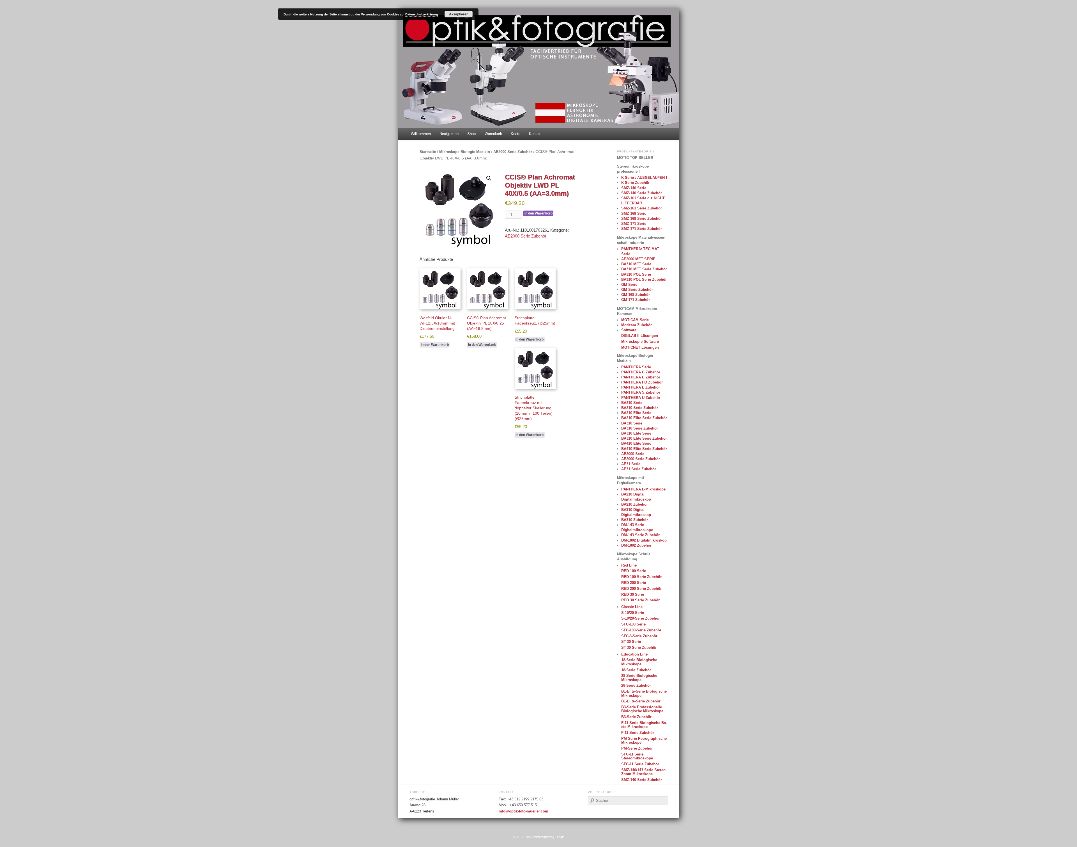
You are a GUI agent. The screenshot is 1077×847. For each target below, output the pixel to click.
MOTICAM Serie (635, 320)
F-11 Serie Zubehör (637, 732)
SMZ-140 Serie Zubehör (641, 193)
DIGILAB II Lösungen (639, 336)
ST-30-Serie (631, 642)
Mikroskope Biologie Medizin (464, 152)
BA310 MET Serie (636, 264)
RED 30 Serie (632, 594)
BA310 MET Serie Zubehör (644, 269)
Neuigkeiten (449, 134)
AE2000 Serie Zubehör (512, 152)
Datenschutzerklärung (421, 14)
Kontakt (535, 134)
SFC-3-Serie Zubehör (639, 636)
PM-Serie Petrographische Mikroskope (644, 740)
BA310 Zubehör (634, 520)
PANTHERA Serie (636, 367)
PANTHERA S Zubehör (640, 392)
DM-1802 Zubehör (636, 545)
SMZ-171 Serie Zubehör (641, 229)
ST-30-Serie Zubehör (639, 647)
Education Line (634, 654)
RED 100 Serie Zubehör (641, 577)
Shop (471, 134)
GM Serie (629, 284)
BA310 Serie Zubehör (639, 428)
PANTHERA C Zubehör (640, 372)
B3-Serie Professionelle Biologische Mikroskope (642, 709)
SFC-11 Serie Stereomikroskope (637, 756)
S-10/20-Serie (632, 613)
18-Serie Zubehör (636, 670)
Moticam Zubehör (636, 325)
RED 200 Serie (633, 583)
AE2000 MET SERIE (638, 259)
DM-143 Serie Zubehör (640, 535)
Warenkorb (493, 134)
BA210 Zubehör (634, 504)
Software (628, 330)
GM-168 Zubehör (635, 295)
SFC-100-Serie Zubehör (641, 630)
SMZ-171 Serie (633, 224)
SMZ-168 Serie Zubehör (641, 218)
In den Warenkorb (538, 213)
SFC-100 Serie (633, 624)
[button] (489, 178)
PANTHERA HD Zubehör (642, 382)
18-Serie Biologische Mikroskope (639, 662)
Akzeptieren (458, 14)
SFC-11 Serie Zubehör (640, 764)
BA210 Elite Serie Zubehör (644, 418)
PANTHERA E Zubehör (640, 377)
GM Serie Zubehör (637, 289)
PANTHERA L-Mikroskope (643, 489)
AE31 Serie (630, 464)
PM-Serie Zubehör (637, 748)
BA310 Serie (631, 423)
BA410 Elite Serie (636, 443)
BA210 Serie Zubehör (639, 408)
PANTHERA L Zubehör (640, 387)
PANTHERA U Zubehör (640, 398)
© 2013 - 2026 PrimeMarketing (533, 837)
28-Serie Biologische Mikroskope (639, 678)
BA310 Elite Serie (636, 433)
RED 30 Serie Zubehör (640, 600)
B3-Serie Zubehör (636, 717)
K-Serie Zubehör (635, 183)
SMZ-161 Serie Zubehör (641, 208)
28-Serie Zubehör (636, 685)
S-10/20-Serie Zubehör (640, 618)
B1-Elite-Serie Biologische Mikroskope (644, 693)
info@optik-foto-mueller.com (523, 811)
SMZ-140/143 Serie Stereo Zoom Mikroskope (643, 772)
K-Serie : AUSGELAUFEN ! (644, 177)
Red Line (629, 565)
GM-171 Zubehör (635, 300)
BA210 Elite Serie (636, 413)
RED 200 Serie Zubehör (641, 588)
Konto (515, 134)
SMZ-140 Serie (633, 188)
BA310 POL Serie (636, 274)
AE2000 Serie (632, 454)
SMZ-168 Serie (633, 213)
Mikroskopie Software (640, 341)
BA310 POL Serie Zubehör (644, 279)
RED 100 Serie (633, 571)
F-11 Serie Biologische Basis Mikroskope (644, 725)
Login (560, 837)
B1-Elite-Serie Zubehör (641, 701)
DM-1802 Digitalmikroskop (644, 540)
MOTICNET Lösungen (640, 347)
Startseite (428, 152)
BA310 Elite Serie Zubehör (644, 438)
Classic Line (632, 607)
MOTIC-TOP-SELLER (635, 158)
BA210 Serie (631, 403)
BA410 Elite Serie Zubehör (644, 449)
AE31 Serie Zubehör (638, 469)
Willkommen (421, 134)
